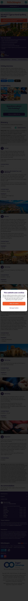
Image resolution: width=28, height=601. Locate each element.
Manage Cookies (14, 308)
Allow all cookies (14, 303)
